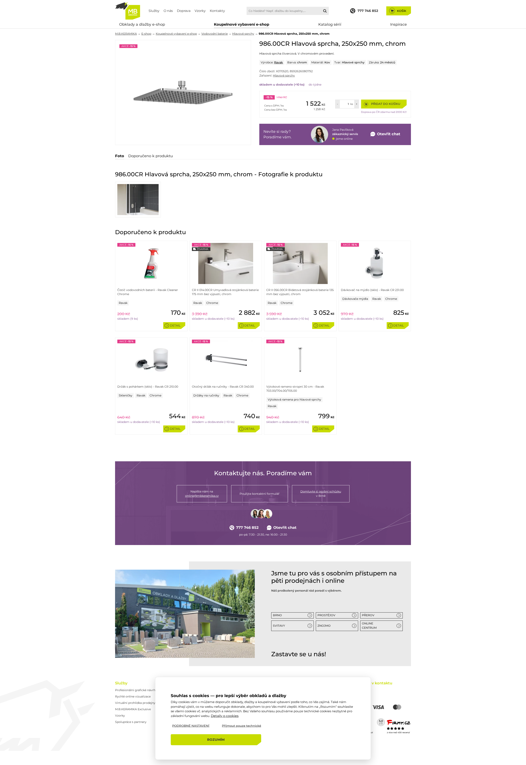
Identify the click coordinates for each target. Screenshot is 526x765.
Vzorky (200, 11)
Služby (154, 11)
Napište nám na (202, 494)
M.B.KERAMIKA (126, 34)
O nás (168, 11)
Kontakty (217, 11)
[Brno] (185, 614)
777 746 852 (247, 527)
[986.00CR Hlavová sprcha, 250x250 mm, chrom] (183, 92)
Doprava (183, 11)
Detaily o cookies (225, 716)
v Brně (320, 494)
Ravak (278, 62)
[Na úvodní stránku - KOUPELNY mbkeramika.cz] (127, 11)
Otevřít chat (284, 527)
